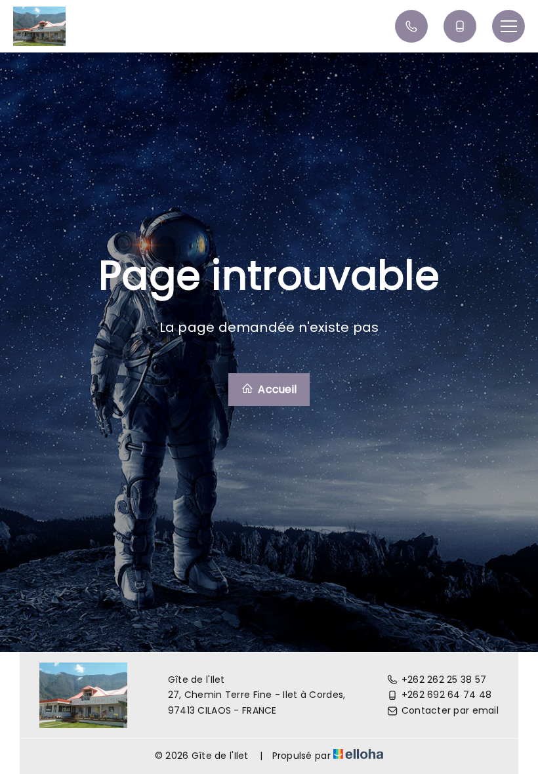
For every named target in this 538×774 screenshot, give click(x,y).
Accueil (276, 389)
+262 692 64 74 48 (447, 694)
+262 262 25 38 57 (444, 679)
